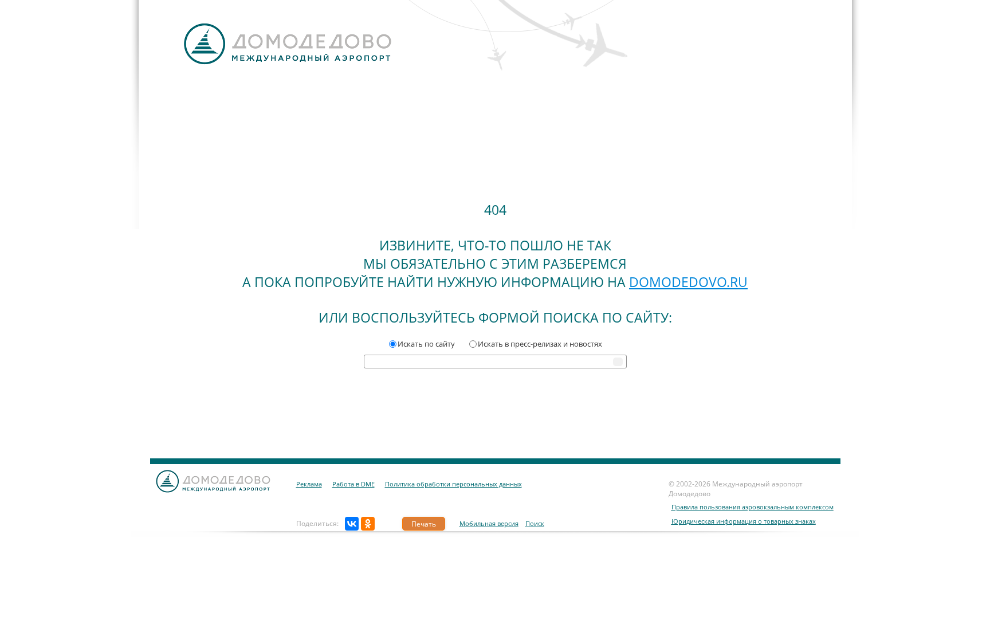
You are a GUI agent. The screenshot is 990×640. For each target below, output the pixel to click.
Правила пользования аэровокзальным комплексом (752, 506)
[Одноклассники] (368, 524)
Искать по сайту (426, 344)
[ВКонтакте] (352, 524)
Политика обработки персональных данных (453, 484)
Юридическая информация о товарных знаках (743, 521)
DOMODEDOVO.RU (688, 282)
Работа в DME (353, 484)
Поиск (534, 523)
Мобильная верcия (488, 523)
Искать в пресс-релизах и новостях (540, 344)
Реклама (309, 484)
